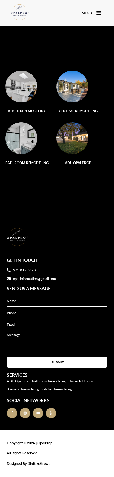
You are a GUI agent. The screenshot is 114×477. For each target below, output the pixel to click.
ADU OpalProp (78, 163)
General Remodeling (78, 111)
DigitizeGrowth (39, 463)
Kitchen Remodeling (27, 111)
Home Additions (80, 381)
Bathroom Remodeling (27, 163)
